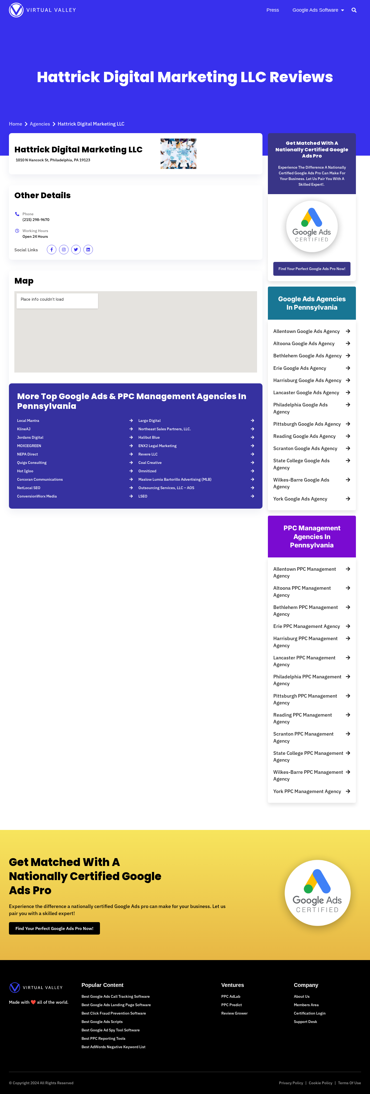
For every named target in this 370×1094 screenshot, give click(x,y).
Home (15, 124)
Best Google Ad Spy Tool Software (111, 1030)
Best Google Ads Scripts (102, 1021)
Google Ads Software (315, 10)
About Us (302, 996)
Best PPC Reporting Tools (103, 1038)
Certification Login (310, 1013)
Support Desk (305, 1021)
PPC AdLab (230, 996)
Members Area (306, 1004)
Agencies (40, 124)
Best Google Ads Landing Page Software (116, 1004)
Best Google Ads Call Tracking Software (116, 996)
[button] (353, 9)
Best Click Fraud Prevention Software (114, 1013)
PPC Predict (231, 1004)
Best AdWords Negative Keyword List (113, 1046)
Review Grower (234, 1013)
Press (273, 10)
